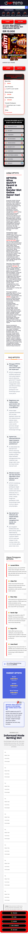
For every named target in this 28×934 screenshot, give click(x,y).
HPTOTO (8, 297)
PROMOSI (15, 913)
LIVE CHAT (15, 929)
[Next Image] (25, 46)
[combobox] (12, 7)
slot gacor (15, 266)
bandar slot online (11, 240)
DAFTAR (20, 21)
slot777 (16, 212)
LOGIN (7, 21)
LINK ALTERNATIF (15, 925)
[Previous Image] (2, 46)
